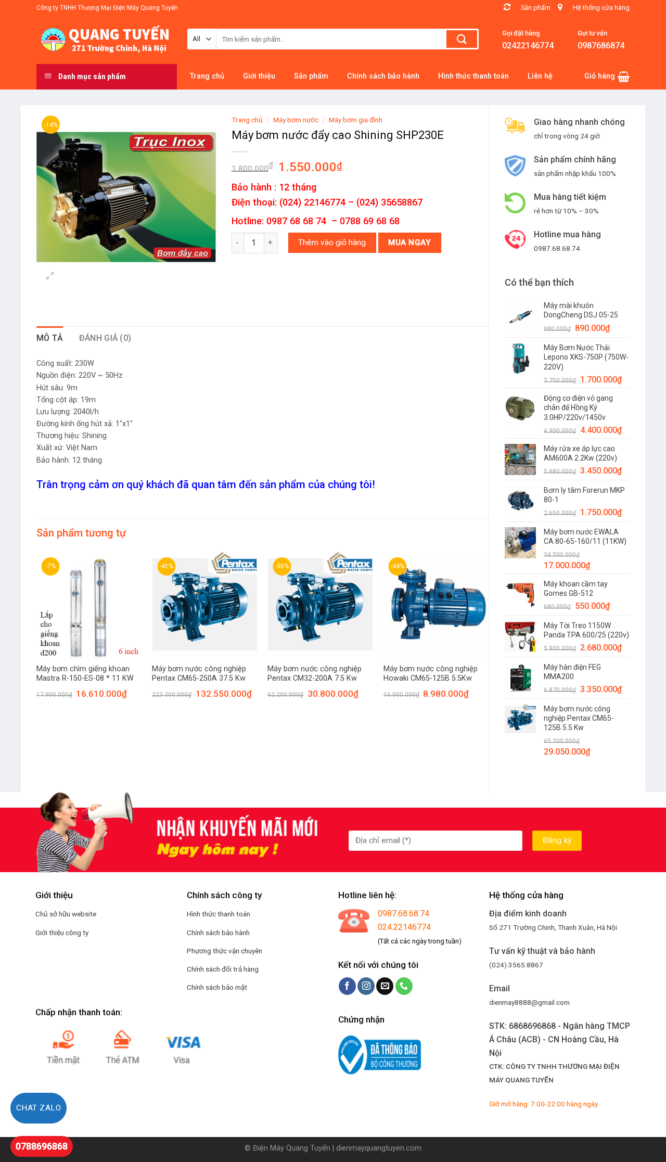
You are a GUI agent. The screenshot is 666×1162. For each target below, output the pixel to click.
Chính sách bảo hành (218, 932)
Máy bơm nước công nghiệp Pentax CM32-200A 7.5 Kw (314, 674)
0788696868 (42, 1146)
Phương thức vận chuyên (224, 951)
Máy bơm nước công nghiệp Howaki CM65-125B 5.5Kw (430, 674)
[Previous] (37, 635)
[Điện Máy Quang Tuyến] (104, 39)
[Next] (488, 635)
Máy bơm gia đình (355, 120)
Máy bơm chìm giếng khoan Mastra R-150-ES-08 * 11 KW (85, 674)
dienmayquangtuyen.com (378, 1148)
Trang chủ (247, 120)
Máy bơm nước (295, 120)
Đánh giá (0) (105, 338)
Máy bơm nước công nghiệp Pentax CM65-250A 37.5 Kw (199, 674)
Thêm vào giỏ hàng (332, 242)
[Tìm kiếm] (462, 39)
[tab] (49, 338)
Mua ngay (409, 242)
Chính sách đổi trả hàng (223, 969)
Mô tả (49, 338)
